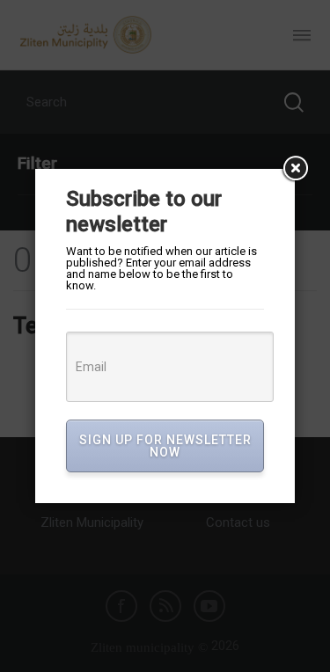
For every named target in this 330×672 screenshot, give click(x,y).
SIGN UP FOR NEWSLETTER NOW (165, 446)
